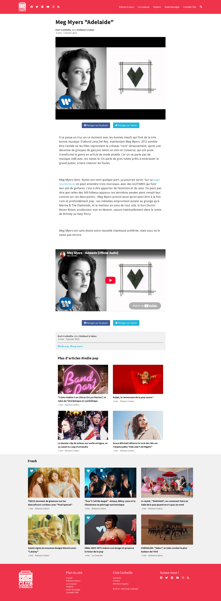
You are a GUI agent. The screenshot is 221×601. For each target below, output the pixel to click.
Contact (116, 580)
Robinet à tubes (126, 7)
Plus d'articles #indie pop (78, 358)
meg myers (77, 346)
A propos (117, 577)
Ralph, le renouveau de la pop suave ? (133, 397)
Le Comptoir (143, 7)
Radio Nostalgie (172, 7)
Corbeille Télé (189, 7)
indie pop (64, 346)
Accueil (69, 577)
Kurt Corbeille (63, 29)
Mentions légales (121, 583)
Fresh (32, 461)
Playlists (157, 7)
